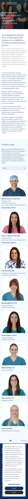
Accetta (14, 488)
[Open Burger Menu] (25, 3)
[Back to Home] (9, 3)
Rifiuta (14, 492)
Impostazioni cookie (14, 484)
